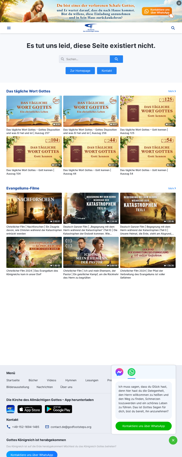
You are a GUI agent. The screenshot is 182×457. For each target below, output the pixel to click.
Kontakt (107, 70)
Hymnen (70, 380)
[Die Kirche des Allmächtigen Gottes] (91, 27)
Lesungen (91, 380)
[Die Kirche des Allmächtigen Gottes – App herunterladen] (10, 409)
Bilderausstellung (17, 387)
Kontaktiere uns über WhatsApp (143, 426)
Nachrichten (45, 387)
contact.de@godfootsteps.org (71, 427)
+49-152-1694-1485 (25, 427)
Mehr (171, 91)
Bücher (33, 380)
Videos (51, 380)
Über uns (66, 387)
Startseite (13, 380)
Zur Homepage (80, 70)
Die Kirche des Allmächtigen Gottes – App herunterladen (50, 400)
